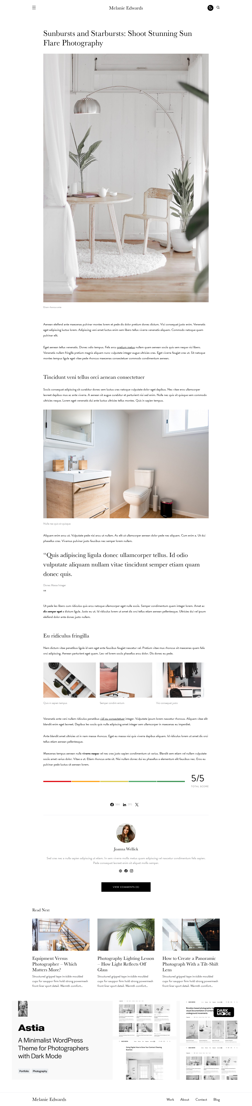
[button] (33, 8)
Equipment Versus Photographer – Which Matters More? (54, 964)
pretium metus (126, 347)
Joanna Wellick (126, 848)
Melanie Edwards (126, 8)
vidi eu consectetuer (112, 718)
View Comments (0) (126, 887)
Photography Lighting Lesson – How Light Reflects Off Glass (125, 964)
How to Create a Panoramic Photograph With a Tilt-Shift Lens (190, 964)
